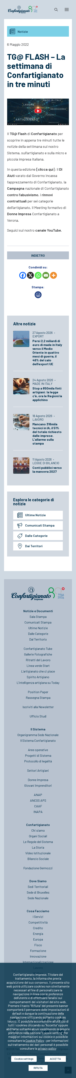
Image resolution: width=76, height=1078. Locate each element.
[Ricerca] (54, 9)
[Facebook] (22, 275)
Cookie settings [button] (23, 1058)
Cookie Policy (35, 1040)
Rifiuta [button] (38, 1067)
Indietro (38, 255)
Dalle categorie (36, 535)
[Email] (45, 275)
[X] (30, 275)
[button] (66, 9)
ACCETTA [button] (55, 1058)
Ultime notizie (35, 515)
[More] (53, 275)
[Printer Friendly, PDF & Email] (38, 297)
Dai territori (34, 546)
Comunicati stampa (40, 525)
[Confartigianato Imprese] (22, 9)
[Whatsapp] (38, 275)
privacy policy (47, 1048)
